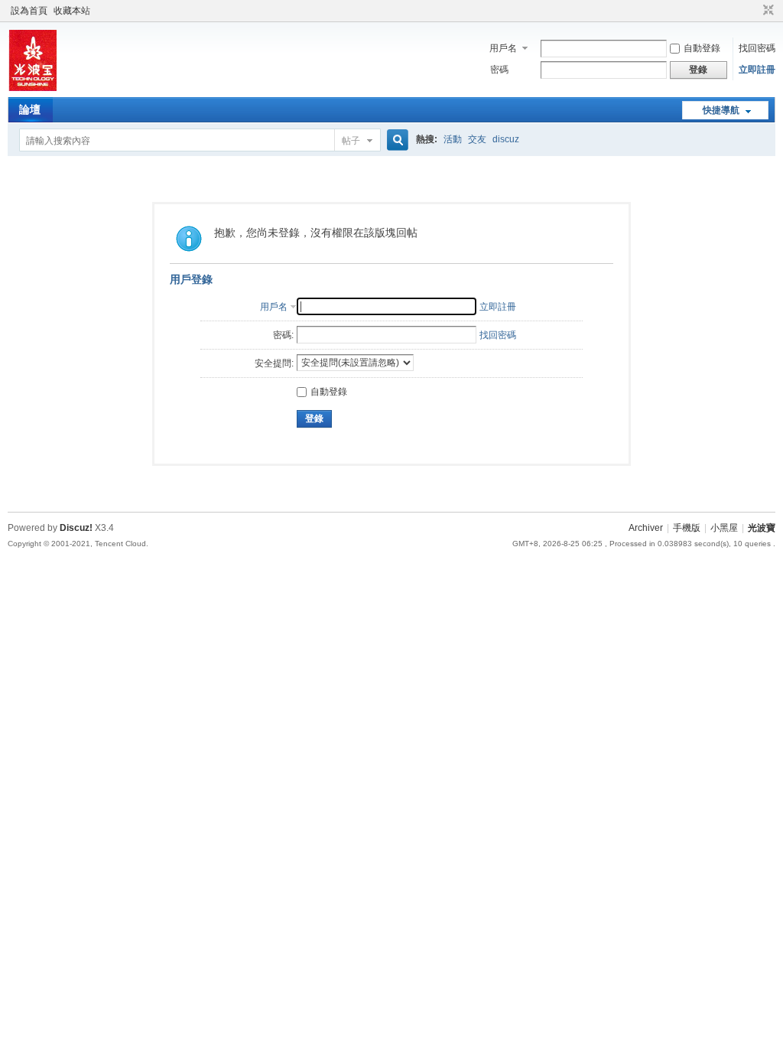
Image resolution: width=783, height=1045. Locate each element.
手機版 (686, 527)
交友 (477, 139)
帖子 (351, 140)
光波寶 (761, 527)
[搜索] (395, 140)
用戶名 (503, 48)
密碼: (283, 335)
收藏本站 (72, 10)
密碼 (499, 69)
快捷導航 (721, 110)
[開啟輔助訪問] (754, 11)
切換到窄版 (766, 11)
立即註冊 (757, 69)
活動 (452, 139)
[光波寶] (32, 88)
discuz (505, 139)
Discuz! (76, 527)
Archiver (646, 527)
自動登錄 (702, 48)
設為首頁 (29, 10)
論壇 (30, 109)
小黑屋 (724, 527)
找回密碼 (757, 48)
